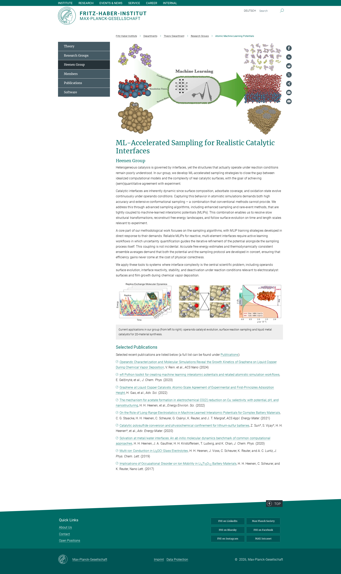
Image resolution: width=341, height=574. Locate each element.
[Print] (289, 101)
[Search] (282, 11)
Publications (229, 355)
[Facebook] (289, 48)
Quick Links (68, 520)
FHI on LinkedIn (227, 521)
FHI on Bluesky (228, 529)
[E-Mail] (289, 93)
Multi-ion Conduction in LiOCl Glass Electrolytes (154, 451)
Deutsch (250, 10)
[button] (279, 322)
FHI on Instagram (227, 538)
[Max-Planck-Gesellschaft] (65, 559)
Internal (170, 3)
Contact (64, 534)
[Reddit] (289, 66)
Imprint (159, 559)
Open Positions (69, 540)
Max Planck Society (263, 521)
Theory (69, 46)
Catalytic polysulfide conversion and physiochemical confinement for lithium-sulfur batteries (184, 425)
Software (70, 92)
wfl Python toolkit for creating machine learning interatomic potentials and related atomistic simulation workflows (199, 374)
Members (71, 74)
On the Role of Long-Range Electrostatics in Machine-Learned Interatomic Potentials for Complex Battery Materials (200, 413)
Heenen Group (74, 64)
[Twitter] (289, 75)
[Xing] (289, 84)
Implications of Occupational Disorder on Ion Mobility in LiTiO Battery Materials (178, 463)
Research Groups (76, 55)
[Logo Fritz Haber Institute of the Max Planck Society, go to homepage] (132, 16)
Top (277, 504)
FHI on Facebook (263, 529)
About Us (65, 527)
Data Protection (177, 559)
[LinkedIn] (289, 57)
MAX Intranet (263, 538)
